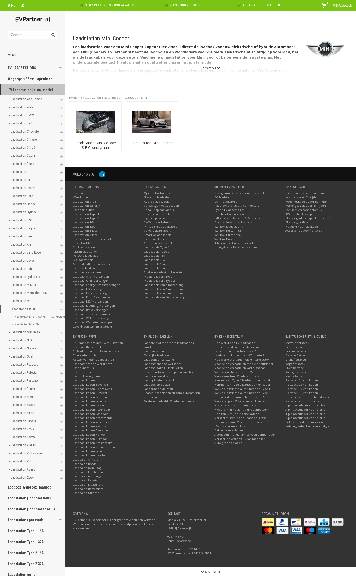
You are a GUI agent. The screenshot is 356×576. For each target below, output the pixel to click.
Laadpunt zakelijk (156, 376)
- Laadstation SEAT (21, 397)
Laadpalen (80, 193)
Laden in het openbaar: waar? (235, 351)
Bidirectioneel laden (228, 430)
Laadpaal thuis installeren (90, 347)
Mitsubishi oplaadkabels (160, 226)
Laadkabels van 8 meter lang (163, 293)
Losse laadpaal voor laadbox (304, 193)
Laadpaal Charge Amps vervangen (96, 285)
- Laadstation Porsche (23, 381)
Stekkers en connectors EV (304, 210)
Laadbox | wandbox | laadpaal (30, 487)
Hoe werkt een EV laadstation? (235, 343)
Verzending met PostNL (186, 5)
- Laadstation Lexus (22, 260)
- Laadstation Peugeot (23, 364)
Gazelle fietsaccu (297, 355)
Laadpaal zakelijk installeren (163, 368)
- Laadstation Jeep (21, 236)
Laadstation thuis (84, 201)
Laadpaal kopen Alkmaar (90, 439)
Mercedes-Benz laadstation (92, 264)
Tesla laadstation (84, 243)
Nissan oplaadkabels (158, 197)
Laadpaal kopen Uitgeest (90, 393)
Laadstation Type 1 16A (26, 531)
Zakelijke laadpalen (157, 355)
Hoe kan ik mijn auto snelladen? (236, 414)
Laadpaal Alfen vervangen (91, 276)
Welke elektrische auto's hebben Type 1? (242, 389)
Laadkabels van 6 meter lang (163, 289)
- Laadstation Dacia (22, 164)
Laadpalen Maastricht (88, 484)
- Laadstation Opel (21, 356)
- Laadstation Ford (21, 196)
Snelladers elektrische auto (163, 272)
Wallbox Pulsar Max (227, 235)
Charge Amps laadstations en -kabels (239, 193)
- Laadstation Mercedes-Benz (28, 293)
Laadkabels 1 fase (156, 264)
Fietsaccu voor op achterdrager (307, 397)
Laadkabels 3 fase (156, 268)
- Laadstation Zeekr (22, 477)
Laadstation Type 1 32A (26, 542)
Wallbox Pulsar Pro (227, 239)
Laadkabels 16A (154, 256)
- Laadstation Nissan (23, 348)
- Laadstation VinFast (23, 445)
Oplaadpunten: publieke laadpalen (97, 351)
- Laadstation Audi (21, 107)
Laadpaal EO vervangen (89, 289)
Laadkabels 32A (154, 260)
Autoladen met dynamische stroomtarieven (245, 434)
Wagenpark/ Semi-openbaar (30, 79)
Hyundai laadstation (86, 268)
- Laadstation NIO (21, 340)
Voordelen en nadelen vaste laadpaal (240, 368)
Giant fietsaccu (295, 359)
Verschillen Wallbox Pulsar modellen (240, 439)
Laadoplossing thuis (86, 376)
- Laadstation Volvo (22, 461)
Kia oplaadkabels (155, 239)
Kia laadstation (83, 260)
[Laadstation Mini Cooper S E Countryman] (95, 121)
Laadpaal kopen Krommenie (93, 418)
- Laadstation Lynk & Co (25, 277)
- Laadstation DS (20, 172)
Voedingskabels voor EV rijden (306, 201)
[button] (60, 68)
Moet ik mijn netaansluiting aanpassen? (241, 409)
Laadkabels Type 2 (156, 251)
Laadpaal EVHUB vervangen (92, 297)
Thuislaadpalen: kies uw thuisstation (98, 343)
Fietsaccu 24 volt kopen (301, 380)
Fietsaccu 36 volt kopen (301, 389)
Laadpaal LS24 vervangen (90, 301)
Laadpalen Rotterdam (88, 489)
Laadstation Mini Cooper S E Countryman (95, 145)
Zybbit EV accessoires (229, 210)
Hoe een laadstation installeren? (236, 347)
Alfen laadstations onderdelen (235, 243)
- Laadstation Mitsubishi (25, 332)
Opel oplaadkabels (157, 193)
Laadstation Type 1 (86, 214)
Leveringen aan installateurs (92, 326)
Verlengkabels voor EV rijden (305, 206)
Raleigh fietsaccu (297, 372)
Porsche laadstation (86, 256)
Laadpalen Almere (86, 459)
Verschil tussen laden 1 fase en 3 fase (240, 418)
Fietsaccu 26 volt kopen (301, 384)
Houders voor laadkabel (302, 226)
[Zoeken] (52, 32)
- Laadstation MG (20, 301)
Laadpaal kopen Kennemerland (95, 447)
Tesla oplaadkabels (157, 214)
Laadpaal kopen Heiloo (89, 434)
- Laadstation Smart (22, 413)
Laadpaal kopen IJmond (89, 451)
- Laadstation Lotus (22, 269)
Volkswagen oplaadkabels (161, 206)
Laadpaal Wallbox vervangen (93, 318)
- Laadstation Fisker (22, 188)
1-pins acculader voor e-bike (305, 405)
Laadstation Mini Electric (152, 142)
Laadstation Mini (135, 97)
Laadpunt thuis (83, 368)
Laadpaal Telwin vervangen (92, 314)
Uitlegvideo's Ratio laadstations (235, 247)
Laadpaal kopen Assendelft (91, 409)
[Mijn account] (22, 5)
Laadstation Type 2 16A (26, 553)
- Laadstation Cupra (22, 156)
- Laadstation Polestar (23, 372)
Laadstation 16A (84, 222)
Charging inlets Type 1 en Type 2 (308, 218)
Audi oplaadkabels (156, 201)
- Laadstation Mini (23, 309)
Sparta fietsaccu (296, 376)
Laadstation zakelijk (86, 206)
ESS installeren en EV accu (232, 426)
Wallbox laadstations (228, 226)
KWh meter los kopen (300, 214)
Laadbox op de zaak (157, 384)
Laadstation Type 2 (86, 218)
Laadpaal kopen (84, 380)
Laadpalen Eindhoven (88, 472)
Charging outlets (296, 222)
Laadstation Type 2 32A (26, 564)
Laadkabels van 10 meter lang (164, 297)
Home (73, 97)
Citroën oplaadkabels (158, 243)
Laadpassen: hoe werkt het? (92, 364)
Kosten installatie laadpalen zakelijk (168, 372)
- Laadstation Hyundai (23, 212)
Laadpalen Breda (84, 464)
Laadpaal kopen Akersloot (91, 430)
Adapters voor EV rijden (301, 197)
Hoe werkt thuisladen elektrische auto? (241, 359)
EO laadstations (225, 197)
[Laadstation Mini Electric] (151, 121)
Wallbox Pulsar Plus (227, 231)
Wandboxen (81, 197)
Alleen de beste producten (261, 5)
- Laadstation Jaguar (23, 228)
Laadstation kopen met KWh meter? (239, 355)
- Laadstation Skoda (22, 405)
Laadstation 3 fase (85, 235)
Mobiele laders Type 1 (159, 276)
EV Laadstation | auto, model (30, 90)
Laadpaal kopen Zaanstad (90, 426)
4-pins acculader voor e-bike (305, 414)
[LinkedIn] (102, 174)
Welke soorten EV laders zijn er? (236, 376)
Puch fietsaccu (295, 368)
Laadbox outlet (83, 210)
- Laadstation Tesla (22, 429)
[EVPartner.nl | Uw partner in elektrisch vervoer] (32, 19)
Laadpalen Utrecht (86, 493)
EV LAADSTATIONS (22, 68)
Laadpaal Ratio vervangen (91, 310)
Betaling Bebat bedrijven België (307, 426)
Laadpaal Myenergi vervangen (94, 306)
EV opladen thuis (84, 355)
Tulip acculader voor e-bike (304, 422)
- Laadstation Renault (23, 389)
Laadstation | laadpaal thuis (29, 498)
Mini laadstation (84, 247)
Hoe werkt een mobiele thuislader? (239, 397)
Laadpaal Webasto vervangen (93, 322)
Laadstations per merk (25, 520)
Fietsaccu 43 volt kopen (301, 393)
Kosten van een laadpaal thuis (93, 359)
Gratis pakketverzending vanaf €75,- (110, 5)
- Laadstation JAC (21, 220)
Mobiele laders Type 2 (159, 281)
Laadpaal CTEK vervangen (91, 281)
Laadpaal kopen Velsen (89, 405)
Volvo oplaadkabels (157, 231)
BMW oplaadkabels (157, 222)
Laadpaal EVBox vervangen (91, 293)
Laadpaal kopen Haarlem (90, 455)
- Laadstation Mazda (23, 285)
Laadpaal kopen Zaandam (91, 414)
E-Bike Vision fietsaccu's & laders (237, 218)
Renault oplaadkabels (159, 210)
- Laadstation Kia (20, 244)
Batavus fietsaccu (297, 343)
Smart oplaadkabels (157, 235)
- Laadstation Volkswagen (26, 453)
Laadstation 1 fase (85, 231)
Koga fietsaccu (295, 364)
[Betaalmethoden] (268, 522)
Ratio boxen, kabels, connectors (236, 206)
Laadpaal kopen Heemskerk (92, 389)
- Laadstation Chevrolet (24, 131)
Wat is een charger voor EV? (233, 372)
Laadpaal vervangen (87, 272)
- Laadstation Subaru (23, 421)
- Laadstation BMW (22, 115)
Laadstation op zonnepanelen (93, 239)
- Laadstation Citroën (23, 147)
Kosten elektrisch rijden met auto (237, 405)
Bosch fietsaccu (296, 347)
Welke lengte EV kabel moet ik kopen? (240, 401)
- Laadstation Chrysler (24, 139)
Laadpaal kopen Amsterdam (92, 443)
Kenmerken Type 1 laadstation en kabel (242, 380)
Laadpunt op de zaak (158, 389)
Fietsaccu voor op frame (302, 401)
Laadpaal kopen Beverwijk (91, 384)
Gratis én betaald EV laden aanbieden (170, 401)
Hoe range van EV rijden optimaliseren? (241, 422)
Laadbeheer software (159, 359)
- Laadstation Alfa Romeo (26, 99)
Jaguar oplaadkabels (157, 218)
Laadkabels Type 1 (156, 247)
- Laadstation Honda (22, 204)
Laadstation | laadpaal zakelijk (31, 509)
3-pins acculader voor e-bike (305, 409)
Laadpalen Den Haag (87, 468)
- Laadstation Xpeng (22, 469)
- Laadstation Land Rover (25, 252)
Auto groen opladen (228, 443)
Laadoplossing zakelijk (159, 380)
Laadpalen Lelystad (86, 480)
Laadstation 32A (84, 226)
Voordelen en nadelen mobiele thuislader (243, 364)
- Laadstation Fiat (20, 180)
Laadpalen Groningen (88, 476)
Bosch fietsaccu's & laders (232, 214)
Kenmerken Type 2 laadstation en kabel (242, 384)
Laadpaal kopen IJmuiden (90, 401)
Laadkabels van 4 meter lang (163, 285)
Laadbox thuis (82, 372)
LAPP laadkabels (225, 201)
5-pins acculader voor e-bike (305, 418)
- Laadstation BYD (21, 123)
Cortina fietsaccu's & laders (233, 222)
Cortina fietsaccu (297, 351)
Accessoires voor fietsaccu (303, 231)
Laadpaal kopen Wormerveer (93, 422)
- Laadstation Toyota (22, 437)
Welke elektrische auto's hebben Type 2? (242, 393)
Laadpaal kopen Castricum (91, 397)
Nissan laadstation (85, 251)
